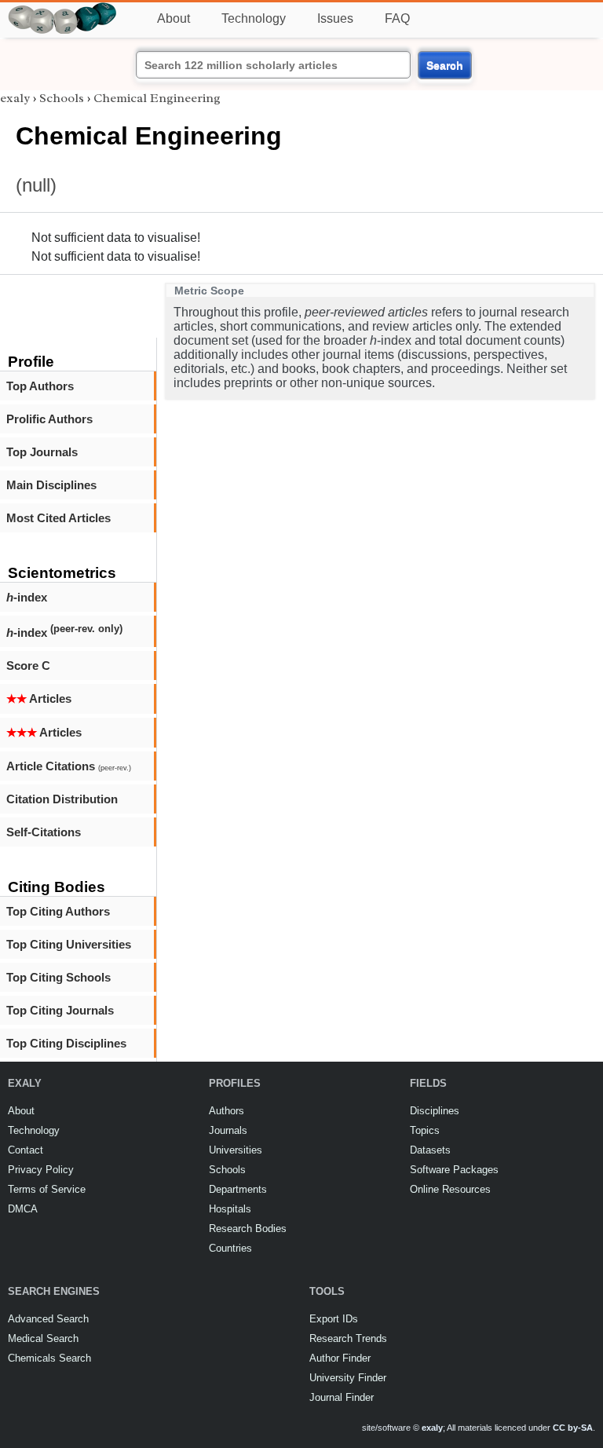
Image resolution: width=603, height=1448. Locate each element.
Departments (238, 1189)
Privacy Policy (41, 1170)
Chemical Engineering (157, 98)
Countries (230, 1248)
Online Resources (450, 1189)
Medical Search (43, 1338)
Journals (228, 1130)
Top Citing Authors (58, 911)
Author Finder (340, 1358)
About (173, 18)
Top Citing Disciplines (66, 1043)
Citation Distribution (62, 799)
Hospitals (230, 1209)
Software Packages (454, 1170)
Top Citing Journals (60, 1010)
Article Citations (68, 766)
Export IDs (333, 1319)
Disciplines (434, 1111)
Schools (61, 98)
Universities (235, 1150)
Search (444, 65)
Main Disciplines (51, 485)
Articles (38, 698)
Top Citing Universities (68, 944)
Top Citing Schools (58, 977)
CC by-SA (573, 1427)
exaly (15, 98)
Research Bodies (248, 1228)
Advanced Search (48, 1319)
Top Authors (40, 386)
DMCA (23, 1209)
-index (26, 597)
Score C (28, 665)
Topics (425, 1130)
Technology (253, 18)
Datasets (430, 1150)
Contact (25, 1150)
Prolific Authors (49, 419)
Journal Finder (341, 1397)
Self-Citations (43, 832)
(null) (36, 185)
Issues (335, 18)
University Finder (347, 1378)
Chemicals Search (49, 1358)
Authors (226, 1111)
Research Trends (348, 1338)
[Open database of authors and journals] (63, 9)
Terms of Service (47, 1189)
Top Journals (42, 452)
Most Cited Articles (58, 518)
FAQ (397, 18)
